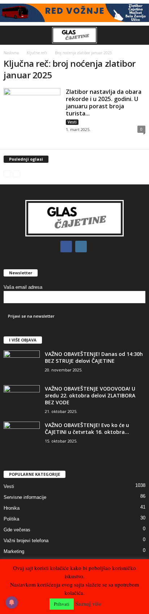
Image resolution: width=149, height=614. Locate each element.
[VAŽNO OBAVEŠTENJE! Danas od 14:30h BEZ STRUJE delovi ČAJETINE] (22, 364)
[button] (138, 35)
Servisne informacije (25, 497)
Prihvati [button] (61, 604)
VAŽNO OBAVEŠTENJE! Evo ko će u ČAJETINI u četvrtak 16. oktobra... (87, 428)
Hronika (12, 508)
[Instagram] (82, 246)
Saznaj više (88, 604)
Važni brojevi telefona (26, 540)
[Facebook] (67, 246)
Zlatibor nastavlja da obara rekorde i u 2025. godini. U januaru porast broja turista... (103, 102)
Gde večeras (17, 529)
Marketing (14, 551)
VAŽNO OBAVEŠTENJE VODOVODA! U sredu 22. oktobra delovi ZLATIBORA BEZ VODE (90, 395)
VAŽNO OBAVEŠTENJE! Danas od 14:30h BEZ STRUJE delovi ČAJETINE (94, 357)
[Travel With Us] (74, 13)
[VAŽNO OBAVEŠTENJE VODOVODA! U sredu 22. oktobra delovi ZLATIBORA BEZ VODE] (22, 398)
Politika (11, 519)
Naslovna (11, 52)
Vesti (72, 122)
